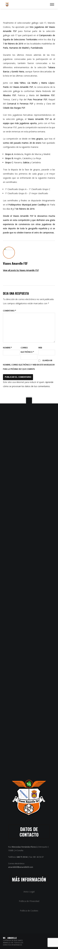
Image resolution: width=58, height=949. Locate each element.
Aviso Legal (29, 891)
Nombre (7, 347)
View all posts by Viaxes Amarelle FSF (21, 270)
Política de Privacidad (29, 901)
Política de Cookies (29, 910)
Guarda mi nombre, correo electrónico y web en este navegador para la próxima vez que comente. (29, 364)
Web (40, 347)
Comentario (9, 310)
